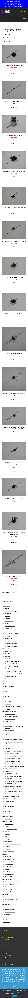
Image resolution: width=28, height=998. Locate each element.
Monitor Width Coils (9, 874)
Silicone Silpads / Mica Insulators (13, 844)
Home (4, 24)
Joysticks (7, 623)
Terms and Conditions (7, 937)
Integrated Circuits (7, 821)
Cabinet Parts (6, 606)
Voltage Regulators (9, 851)
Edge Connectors (9, 748)
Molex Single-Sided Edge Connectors (15, 766)
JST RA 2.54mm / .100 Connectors (14, 778)
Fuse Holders (8, 811)
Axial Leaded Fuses (9, 806)
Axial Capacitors (10, 658)
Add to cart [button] (14, 74)
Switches (7, 699)
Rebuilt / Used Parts (8, 904)
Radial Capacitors (11, 668)
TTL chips (7, 849)
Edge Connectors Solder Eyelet (14, 761)
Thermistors (8, 704)
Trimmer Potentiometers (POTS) (12, 706)
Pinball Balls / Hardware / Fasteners (13, 881)
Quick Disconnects (9, 801)
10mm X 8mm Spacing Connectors (15, 788)
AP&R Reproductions (10, 909)
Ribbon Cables (8, 819)
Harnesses (7, 618)
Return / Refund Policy (7, 939)
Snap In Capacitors (11, 676)
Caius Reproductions (10, 912)
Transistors (8, 846)
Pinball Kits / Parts (7, 879)
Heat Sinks (7, 831)
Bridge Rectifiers (9, 653)
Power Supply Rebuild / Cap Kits (12, 902)
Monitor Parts (8, 869)
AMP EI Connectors (9, 730)
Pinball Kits (7, 886)
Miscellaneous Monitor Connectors (13, 786)
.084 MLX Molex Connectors (11, 716)
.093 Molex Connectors (10, 719)
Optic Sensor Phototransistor (12, 689)
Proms (6, 836)
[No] (26, 993)
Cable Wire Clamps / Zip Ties (11, 611)
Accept (14, 995)
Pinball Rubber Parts (10, 892)
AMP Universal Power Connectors (12, 746)
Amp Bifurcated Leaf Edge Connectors (15, 751)
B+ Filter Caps (8, 856)
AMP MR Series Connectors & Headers (13, 739)
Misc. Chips (7, 834)
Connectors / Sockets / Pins (9, 711)
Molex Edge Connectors (12, 763)
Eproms (7, 826)
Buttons (7, 608)
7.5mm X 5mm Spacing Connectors (15, 791)
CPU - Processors (9, 824)
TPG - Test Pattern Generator (12, 876)
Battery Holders (8, 651)
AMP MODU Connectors (10, 737)
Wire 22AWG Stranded (12, 646)
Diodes (6, 683)
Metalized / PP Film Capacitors (14, 666)
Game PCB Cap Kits (9, 897)
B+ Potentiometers (9, 859)
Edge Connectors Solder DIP (13, 758)
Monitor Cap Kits (9, 864)
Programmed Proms (11, 839)
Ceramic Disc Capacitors (12, 663)
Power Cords (8, 631)
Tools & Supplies (7, 914)
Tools (6, 919)
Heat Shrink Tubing (9, 621)
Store (8, 24)
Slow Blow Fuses (9, 814)
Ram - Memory (8, 841)
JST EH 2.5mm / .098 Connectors (14, 773)
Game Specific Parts (8, 816)
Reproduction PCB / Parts (9, 907)
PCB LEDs (7, 691)
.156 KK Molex (8, 724)
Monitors (5, 854)
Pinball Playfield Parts (10, 889)
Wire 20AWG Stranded (12, 643)
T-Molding (7, 636)
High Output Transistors (11, 861)
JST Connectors (8, 771)
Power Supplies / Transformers (12, 633)
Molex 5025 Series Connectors (12, 796)
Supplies (7, 917)
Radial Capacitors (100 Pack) (15, 673)
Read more (14, 435)
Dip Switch (9, 701)
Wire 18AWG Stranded (12, 641)
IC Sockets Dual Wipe (10, 768)
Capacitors (7, 656)
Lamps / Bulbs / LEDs (10, 626)
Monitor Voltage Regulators (11, 871)
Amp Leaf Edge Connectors (13, 753)
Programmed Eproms (12, 829)
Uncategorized (6, 922)
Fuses (4, 804)
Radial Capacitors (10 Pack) (14, 671)
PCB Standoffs (8, 694)
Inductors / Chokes (9, 686)
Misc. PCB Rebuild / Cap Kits (11, 899)
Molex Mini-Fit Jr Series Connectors (13, 798)
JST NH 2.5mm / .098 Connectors (14, 776)
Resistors (7, 696)
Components (14, 24)
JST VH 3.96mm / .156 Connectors (14, 781)
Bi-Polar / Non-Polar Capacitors (14, 661)
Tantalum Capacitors (12, 679)
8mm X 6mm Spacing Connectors (14, 794)
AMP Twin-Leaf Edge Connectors (14, 756)
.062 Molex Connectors (10, 714)
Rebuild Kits (6, 894)
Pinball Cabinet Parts (10, 884)
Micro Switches (8, 628)
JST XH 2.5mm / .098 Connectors (14, 783)
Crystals (7, 681)
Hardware (7, 616)
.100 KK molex (8, 721)
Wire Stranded (8, 638)
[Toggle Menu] (24, 18)
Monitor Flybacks (9, 866)
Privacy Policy (5, 935)
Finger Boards (8, 613)
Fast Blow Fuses (8, 809)
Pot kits (8, 709)
